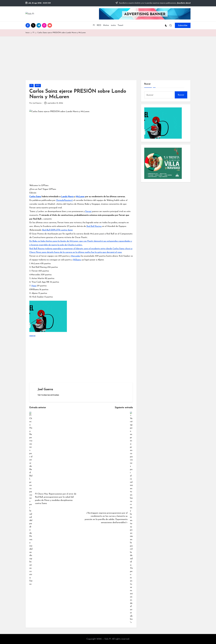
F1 (31, 85)
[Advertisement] (108, 55)
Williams (77, 260)
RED (38, 85)
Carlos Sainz (35, 197)
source (32, 336)
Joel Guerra (45, 389)
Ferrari (88, 211)
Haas (33, 286)
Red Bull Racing (94, 226)
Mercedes (75, 256)
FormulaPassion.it (64, 200)
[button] (182, 25)
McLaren (80, 197)
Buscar (147, 84)
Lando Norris (67, 197)
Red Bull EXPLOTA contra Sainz (57, 230)
